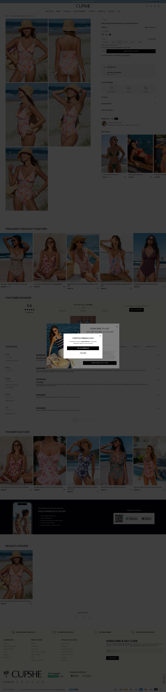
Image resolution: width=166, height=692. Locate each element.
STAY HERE (83, 353)
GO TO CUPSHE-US (83, 348)
